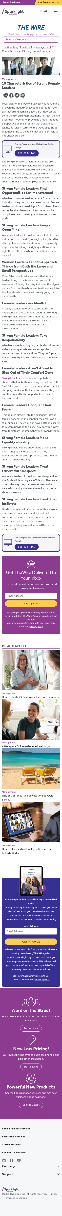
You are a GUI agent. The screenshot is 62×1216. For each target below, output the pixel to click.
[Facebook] (11, 1161)
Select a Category (15, 39)
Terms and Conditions (15, 1198)
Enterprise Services (13, 1136)
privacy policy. (42, 979)
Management (43, 47)
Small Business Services (16, 1128)
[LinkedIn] (4, 1161)
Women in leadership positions (20, 235)
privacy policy (36, 626)
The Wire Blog (10, 47)
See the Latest (31, 1104)
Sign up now (31, 603)
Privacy (53, 1194)
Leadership (26, 47)
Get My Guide (31, 941)
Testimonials (31, 1028)
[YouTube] (19, 1161)
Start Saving (31, 1066)
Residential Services (14, 1152)
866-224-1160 (26, 153)
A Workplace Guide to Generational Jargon (26, 746)
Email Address (31, 926)
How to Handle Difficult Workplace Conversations (30, 697)
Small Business (12, 2)
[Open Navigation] (56, 11)
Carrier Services (11, 1144)
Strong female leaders (14, 378)
